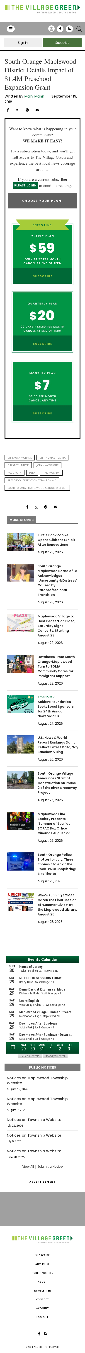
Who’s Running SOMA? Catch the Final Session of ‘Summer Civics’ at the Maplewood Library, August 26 (57, 905)
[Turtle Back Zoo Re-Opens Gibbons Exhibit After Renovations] (20, 542)
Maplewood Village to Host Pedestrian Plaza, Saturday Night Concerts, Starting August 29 (56, 626)
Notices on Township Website (34, 1119)
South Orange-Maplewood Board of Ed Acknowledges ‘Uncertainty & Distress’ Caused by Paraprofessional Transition (57, 580)
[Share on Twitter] (17, 109)
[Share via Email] (37, 110)
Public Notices (42, 1273)
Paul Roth (14, 472)
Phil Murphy (51, 472)
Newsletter (42, 1290)
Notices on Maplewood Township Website (37, 1081)
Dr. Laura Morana (19, 457)
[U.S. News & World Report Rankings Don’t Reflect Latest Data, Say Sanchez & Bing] (20, 744)
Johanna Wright (47, 465)
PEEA (32, 472)
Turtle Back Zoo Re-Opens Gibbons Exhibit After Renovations (56, 540)
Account (42, 1308)
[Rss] (69, 30)
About (42, 1281)
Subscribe (42, 1255)
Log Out (42, 1317)
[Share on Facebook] (8, 110)
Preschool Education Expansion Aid (31, 480)
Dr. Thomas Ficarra (52, 457)
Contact (42, 1299)
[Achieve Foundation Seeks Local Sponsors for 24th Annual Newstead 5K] (20, 704)
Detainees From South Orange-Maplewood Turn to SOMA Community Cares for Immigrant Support (56, 666)
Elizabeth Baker (18, 465)
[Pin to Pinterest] (27, 110)
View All (28, 1166)
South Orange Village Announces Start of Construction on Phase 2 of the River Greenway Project (57, 783)
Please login (25, 185)
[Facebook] (60, 30)
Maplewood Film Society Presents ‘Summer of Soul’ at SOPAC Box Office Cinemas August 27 (54, 823)
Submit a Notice (50, 1166)
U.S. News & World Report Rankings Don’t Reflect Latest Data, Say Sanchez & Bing (58, 744)
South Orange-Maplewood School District (37, 487)
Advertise (42, 1264)
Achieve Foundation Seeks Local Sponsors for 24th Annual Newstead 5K (56, 709)
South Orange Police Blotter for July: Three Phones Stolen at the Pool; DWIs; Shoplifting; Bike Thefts (57, 864)
